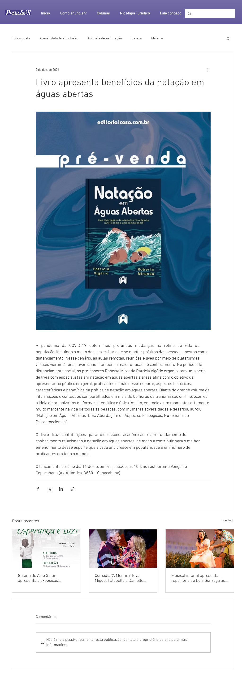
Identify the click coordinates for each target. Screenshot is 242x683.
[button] (228, 38)
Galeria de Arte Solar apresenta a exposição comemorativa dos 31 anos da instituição (45, 578)
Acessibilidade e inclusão (58, 38)
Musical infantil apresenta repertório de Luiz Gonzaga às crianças (198, 578)
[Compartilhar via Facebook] (38, 489)
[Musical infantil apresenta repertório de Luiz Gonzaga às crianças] (200, 548)
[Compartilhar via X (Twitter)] (49, 489)
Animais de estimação (105, 38)
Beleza (136, 38)
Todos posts (21, 38)
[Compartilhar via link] (72, 489)
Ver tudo (228, 521)
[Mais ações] (208, 70)
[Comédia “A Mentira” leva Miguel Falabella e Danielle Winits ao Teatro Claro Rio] (123, 548)
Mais (154, 38)
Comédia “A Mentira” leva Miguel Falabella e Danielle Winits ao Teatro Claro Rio (119, 578)
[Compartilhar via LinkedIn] (61, 489)
